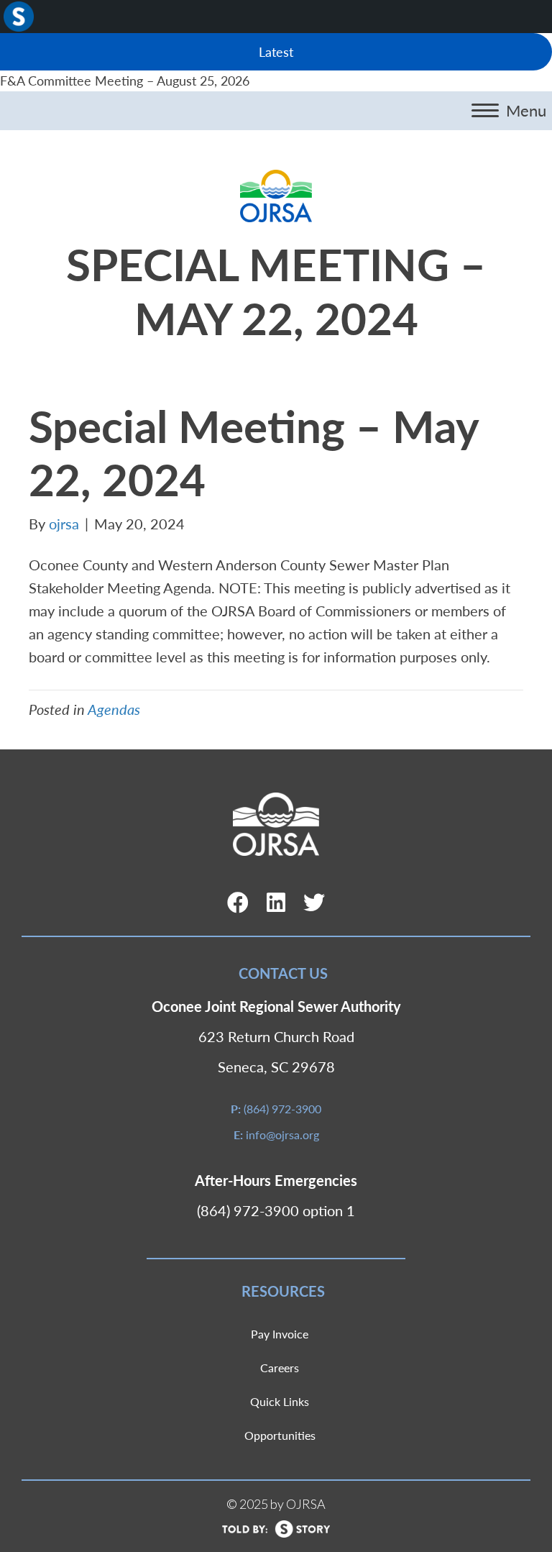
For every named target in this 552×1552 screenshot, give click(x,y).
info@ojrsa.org (282, 1134)
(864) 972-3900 (282, 1108)
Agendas (114, 709)
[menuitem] (18, 16)
